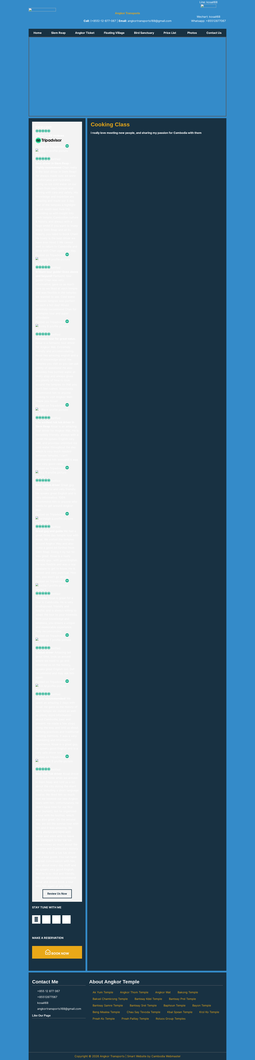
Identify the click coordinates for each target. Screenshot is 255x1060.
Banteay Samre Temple (108, 1005)
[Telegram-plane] (46, 919)
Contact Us (214, 32)
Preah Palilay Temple (135, 1018)
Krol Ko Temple (209, 1012)
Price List (170, 32)
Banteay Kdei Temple (148, 999)
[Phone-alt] (66, 919)
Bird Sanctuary (144, 32)
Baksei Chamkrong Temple (110, 999)
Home (37, 32)
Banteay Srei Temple (143, 1005)
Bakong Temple (188, 992)
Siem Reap (58, 32)
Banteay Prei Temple (182, 999)
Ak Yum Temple (103, 992)
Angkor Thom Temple (134, 992)
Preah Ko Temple (104, 1018)
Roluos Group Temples (170, 1018)
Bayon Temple (201, 1005)
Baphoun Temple (174, 1005)
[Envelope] (36, 919)
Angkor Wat (163, 992)
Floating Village (114, 32)
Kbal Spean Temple (179, 1012)
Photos (192, 32)
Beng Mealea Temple (106, 1012)
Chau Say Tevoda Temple (143, 1012)
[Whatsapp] (56, 919)
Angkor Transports (127, 13)
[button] (171, 33)
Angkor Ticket (84, 32)
